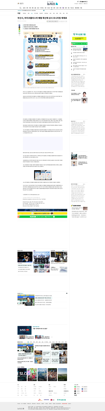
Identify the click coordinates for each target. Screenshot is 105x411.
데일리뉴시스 (40, 393)
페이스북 (85, 388)
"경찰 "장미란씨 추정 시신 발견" (40, 328)
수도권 (48, 8)
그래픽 (49, 388)
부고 (37, 395)
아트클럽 (35, 388)
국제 (30, 8)
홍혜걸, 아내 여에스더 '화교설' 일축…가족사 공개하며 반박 (46, 360)
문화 (54, 8)
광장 (66, 8)
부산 (32, 13)
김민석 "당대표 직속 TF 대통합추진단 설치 (30, 338)
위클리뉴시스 (86, 3)
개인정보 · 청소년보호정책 (57, 403)
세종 (28, 13)
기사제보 (46, 403)
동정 (40, 395)
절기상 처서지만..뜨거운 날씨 (22, 271)
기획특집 (40, 390)
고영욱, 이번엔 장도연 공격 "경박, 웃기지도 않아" (43, 298)
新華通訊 (65, 388)
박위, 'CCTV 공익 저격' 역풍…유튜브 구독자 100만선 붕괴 (55, 360)
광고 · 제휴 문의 (23, 403)
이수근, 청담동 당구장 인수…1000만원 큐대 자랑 (43, 300)
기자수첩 (73, 90)
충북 (57, 13)
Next (51, 337)
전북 (60, 13)
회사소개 (19, 403)
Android (65, 393)
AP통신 (65, 386)
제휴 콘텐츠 (77, 8)
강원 (54, 13)
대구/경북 (36, 13)
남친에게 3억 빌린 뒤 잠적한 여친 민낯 (42, 346)
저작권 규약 (38, 403)
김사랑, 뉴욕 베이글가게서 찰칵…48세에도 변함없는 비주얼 (55, 353)
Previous (18, 337)
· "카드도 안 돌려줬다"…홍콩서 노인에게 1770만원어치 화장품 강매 (79, 213)
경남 (63, 13)
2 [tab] (64, 250)
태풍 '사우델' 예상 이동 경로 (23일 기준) (54, 269)
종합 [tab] (87, 46)
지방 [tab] (84, 46)
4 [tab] (66, 250)
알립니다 (69, 403)
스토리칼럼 (40, 386)
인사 (34, 395)
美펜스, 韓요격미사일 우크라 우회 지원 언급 (45, 338)
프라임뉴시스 (81, 3)
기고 (39, 388)
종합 (28, 342)
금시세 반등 (20, 263)
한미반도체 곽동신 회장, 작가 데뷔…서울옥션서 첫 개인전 (25, 362)
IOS (64, 395)
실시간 (24, 8)
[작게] (65, 21)
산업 (38, 8)
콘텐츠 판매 (33, 403)
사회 (45, 8)
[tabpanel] (59, 258)
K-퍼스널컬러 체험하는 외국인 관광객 (24, 269)
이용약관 (50, 403)
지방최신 (24, 13)
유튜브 (78, 388)
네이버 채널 (78, 386)
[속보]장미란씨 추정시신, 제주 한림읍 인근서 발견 (43, 295)
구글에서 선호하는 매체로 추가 (53, 21)
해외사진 (55, 386)
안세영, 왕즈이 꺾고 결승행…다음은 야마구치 (25, 265)
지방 (51, 8)
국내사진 (50, 386)
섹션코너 (35, 393)
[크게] (66, 21)
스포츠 (57, 8)
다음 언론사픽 (85, 386)
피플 (72, 153)
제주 (67, 13)
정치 (27, 8)
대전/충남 (46, 13)
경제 (32, 8)
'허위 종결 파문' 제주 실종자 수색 (23, 267)
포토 (68, 8)
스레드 (78, 393)
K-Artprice (76, 3)
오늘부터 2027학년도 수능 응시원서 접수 (58, 263)
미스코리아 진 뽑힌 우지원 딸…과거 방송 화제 (43, 304)
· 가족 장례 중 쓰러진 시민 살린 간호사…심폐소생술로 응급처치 (79, 211)
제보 (81, 8)
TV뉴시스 (72, 8)
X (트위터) (78, 391)
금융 (35, 8)
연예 (60, 8)
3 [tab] (65, 250)
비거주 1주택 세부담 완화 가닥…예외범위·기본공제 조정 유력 (25, 358)
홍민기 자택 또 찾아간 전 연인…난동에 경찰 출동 (43, 302)
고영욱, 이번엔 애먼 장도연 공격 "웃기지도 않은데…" (24, 354)
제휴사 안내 (29, 403)
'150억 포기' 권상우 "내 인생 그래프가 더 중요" (46, 353)
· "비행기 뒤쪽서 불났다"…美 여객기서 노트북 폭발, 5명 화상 (79, 217)
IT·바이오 (42, 8)
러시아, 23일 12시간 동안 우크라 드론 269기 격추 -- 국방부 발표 (30, 10)
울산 (50, 13)
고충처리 (42, 403)
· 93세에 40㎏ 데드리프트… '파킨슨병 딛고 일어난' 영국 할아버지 (79, 215)
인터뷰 (34, 390)
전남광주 (41, 13)
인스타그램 (85, 391)
